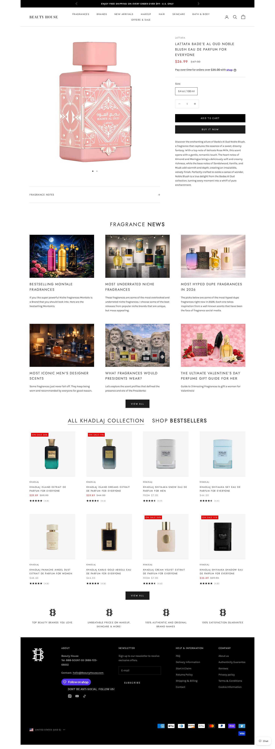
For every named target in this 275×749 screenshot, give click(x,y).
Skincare (178, 14)
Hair (162, 14)
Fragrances (80, 14)
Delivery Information (188, 662)
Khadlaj (34, 482)
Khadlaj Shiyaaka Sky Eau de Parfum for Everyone (220, 489)
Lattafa (180, 37)
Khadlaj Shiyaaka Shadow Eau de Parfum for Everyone (221, 571)
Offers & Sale (141, 20)
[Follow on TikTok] (84, 696)
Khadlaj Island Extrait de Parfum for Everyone (48, 489)
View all (137, 403)
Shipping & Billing (187, 680)
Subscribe (132, 682)
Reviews (223, 668)
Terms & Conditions (230, 680)
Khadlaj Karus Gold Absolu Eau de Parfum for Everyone (109, 571)
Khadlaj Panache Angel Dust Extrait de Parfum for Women (51, 571)
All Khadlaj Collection (106, 420)
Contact (180, 687)
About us (224, 656)
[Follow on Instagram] (70, 696)
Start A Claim (183, 668)
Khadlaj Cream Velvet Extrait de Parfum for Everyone (164, 571)
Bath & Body (201, 14)
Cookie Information (230, 687)
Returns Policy (184, 674)
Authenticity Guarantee (232, 662)
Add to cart (210, 118)
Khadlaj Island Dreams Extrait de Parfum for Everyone (108, 489)
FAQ (178, 656)
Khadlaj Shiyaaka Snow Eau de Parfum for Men (165, 489)
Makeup (146, 14)
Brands (102, 14)
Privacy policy (227, 674)
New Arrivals (123, 14)
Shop (179, 420)
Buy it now (210, 129)
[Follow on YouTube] (77, 696)
